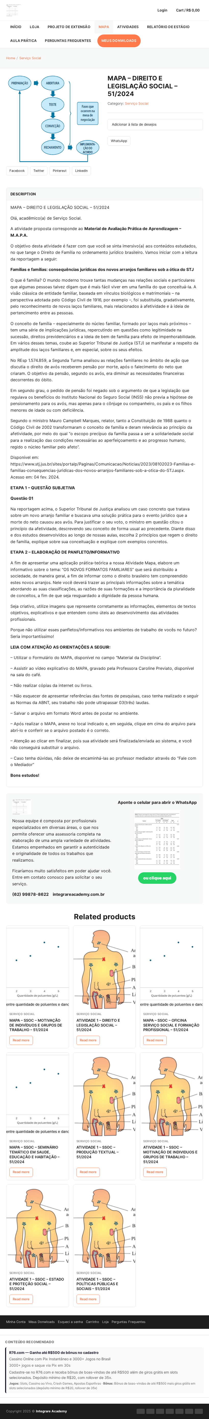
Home (10, 58)
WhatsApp (119, 141)
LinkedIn (81, 171)
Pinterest (60, 171)
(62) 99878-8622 (30, 894)
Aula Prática (23, 41)
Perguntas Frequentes (68, 41)
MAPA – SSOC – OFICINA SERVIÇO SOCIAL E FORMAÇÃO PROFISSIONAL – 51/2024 (171, 1025)
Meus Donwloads (119, 41)
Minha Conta (15, 1322)
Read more (21, 1040)
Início (16, 27)
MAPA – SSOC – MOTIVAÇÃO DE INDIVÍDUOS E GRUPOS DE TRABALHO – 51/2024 (35, 1025)
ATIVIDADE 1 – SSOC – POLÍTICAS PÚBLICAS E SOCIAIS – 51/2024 (97, 1284)
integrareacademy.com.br (79, 894)
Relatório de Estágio (168, 27)
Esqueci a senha (70, 1322)
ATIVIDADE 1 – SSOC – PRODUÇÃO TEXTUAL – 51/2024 (97, 1152)
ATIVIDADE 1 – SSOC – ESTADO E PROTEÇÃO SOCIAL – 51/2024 (36, 1284)
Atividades (128, 27)
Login (162, 10)
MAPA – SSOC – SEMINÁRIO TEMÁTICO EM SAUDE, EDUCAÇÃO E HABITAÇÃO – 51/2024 (34, 1154)
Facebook (17, 171)
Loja (35, 27)
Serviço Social (30, 58)
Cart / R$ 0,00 (188, 10)
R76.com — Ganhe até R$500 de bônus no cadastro (54, 1352)
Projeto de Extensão (69, 27)
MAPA (104, 27)
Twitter (38, 171)
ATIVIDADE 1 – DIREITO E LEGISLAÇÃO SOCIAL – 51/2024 (98, 1025)
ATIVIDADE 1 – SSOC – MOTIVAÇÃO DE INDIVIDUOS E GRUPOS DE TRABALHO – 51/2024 (170, 1154)
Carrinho (92, 1322)
